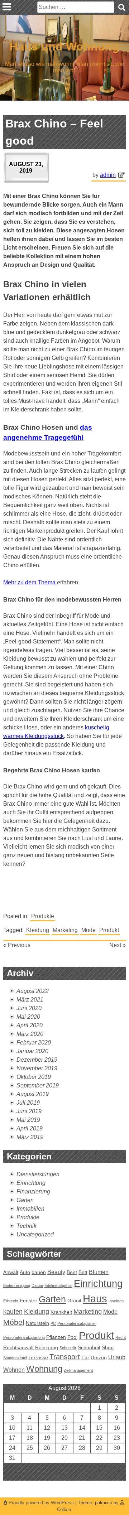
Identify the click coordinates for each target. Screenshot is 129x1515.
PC (53, 1323)
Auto (25, 1272)
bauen (39, 1272)
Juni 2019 (29, 1111)
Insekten (116, 1301)
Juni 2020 (29, 1008)
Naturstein (37, 1323)
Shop (108, 1347)
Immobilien (30, 1209)
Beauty (56, 1272)
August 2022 (32, 991)
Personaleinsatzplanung (24, 1337)
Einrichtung (31, 1183)
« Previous (16, 945)
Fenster (28, 1300)
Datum (37, 1285)
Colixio (64, 1509)
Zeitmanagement (78, 1370)
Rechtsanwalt (18, 1347)
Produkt (109, 930)
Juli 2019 (28, 1103)
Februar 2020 (33, 1042)
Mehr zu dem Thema (29, 582)
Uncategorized (35, 1234)
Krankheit (61, 1312)
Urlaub (116, 1357)
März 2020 (29, 1034)
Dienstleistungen (37, 1174)
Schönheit (89, 1347)
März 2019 (29, 1137)
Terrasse (38, 1357)
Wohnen (14, 1369)
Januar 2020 (32, 1051)
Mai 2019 (28, 1120)
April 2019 (29, 1128)
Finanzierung (33, 1191)
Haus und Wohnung (64, 46)
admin (108, 175)
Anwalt (10, 1272)
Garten (25, 1200)
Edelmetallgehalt (58, 1285)
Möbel (13, 1322)
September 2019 (37, 1085)
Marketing (65, 930)
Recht (120, 1337)
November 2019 (36, 1068)
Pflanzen (56, 1337)
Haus (95, 1298)
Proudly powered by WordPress (41, 1502)
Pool (72, 1337)
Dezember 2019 (36, 1060)
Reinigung (46, 1347)
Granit (74, 1300)
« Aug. (62, 1476)
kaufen (13, 1311)
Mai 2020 (28, 1017)
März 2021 (29, 1000)
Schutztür (67, 1348)
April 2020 (29, 1025)
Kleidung (37, 930)
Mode (88, 930)
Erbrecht (10, 1301)
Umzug (99, 1357)
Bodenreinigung (16, 1285)
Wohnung (44, 1369)
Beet (72, 1272)
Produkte (42, 916)
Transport (64, 1357)
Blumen (99, 1272)
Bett (82, 1272)
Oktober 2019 (33, 1077)
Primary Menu (6, 6)
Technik (26, 1226)
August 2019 (32, 1094)
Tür (85, 1357)
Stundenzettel (15, 1358)
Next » (117, 945)
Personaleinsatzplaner (76, 1323)
